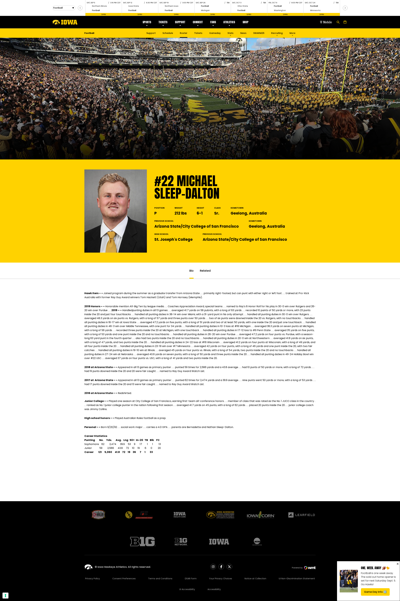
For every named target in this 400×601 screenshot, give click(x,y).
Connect (198, 22)
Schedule (167, 33)
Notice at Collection (255, 578)
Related (205, 271)
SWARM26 (258, 33)
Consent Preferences (124, 578)
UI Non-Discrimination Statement (297, 578)
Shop (246, 22)
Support (180, 22)
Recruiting (277, 33)
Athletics (229, 22)
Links (103, 14)
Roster (183, 33)
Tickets (163, 22)
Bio (191, 271)
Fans (213, 22)
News (243, 33)
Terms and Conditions (160, 578)
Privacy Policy (92, 578)
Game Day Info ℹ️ (377, 593)
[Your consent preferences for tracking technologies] (5, 596)
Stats (230, 33)
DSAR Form (191, 578)
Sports (147, 22)
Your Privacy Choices (220, 578)
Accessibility (214, 589)
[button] (80, 8)
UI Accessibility (187, 589)
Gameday (215, 33)
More (292, 33)
